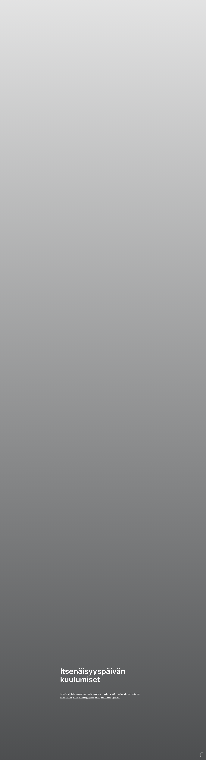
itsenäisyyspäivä (86, 697)
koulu (97, 697)
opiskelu (116, 697)
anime (69, 697)
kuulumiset (106, 697)
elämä (75, 697)
